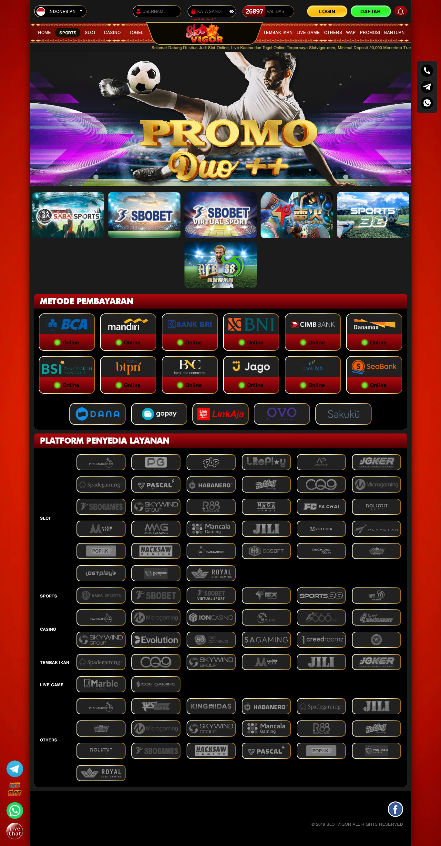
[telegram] (427, 87)
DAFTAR (370, 10)
